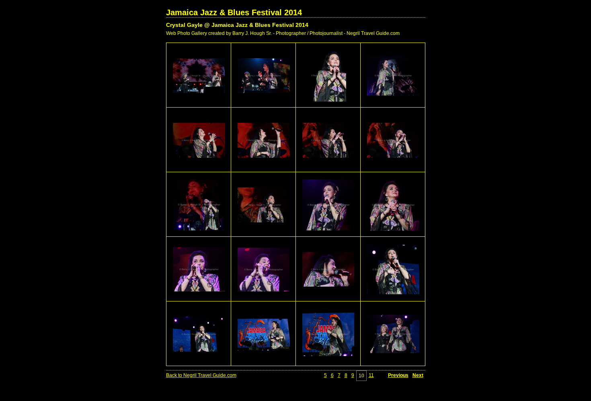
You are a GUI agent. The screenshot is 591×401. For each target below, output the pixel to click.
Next (417, 375)
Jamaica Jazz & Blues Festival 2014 (234, 12)
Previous (398, 375)
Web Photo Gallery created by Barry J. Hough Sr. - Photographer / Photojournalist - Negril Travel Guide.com (283, 33)
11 (371, 375)
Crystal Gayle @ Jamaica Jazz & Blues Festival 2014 (237, 25)
